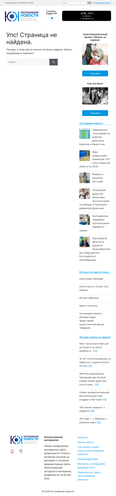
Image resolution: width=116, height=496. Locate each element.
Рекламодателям (88, 459)
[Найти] (89, 3)
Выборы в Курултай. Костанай (97, 178)
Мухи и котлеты (88, 305)
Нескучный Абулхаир (91, 278)
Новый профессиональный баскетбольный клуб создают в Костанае (94, 396)
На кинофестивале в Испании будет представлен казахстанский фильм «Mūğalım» (91, 320)
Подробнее (95, 73)
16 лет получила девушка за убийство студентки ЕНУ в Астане (95, 362)
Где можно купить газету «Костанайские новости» (91, 451)
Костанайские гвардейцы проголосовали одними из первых (94, 223)
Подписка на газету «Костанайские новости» (89, 476)
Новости (83, 437)
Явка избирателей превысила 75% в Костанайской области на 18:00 (94, 159)
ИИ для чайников (89, 297)
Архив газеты (86, 442)
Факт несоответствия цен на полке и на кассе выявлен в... (94, 347)
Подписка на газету (102, 3)
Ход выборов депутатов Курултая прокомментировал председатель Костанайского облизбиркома (94, 249)
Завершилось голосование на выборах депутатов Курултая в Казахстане (94, 137)
